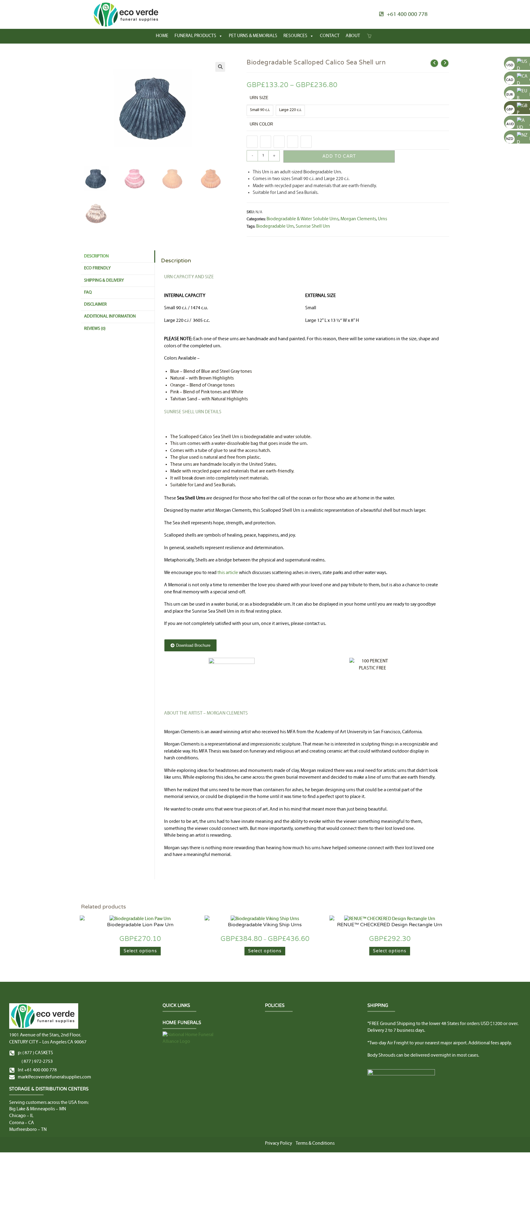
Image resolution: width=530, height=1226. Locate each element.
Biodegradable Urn (275, 226)
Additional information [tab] (110, 316)
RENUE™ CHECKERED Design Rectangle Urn (389, 924)
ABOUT (353, 36)
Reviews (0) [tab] (95, 328)
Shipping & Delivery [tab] (104, 280)
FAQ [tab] (88, 292)
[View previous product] (434, 63)
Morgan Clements (358, 219)
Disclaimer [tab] (95, 304)
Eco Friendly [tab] (97, 268)
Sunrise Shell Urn (313, 226)
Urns (382, 219)
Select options (140, 951)
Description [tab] (96, 256)
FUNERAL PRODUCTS (195, 36)
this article (227, 572)
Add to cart (339, 156)
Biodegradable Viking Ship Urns (265, 924)
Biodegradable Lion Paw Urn (140, 924)
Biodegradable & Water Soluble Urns (303, 219)
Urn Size (259, 97)
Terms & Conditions (315, 1143)
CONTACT (330, 36)
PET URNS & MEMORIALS (253, 36)
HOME (162, 36)
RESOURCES (295, 36)
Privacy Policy (278, 1143)
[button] (220, 67)
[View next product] (444, 63)
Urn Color (261, 124)
